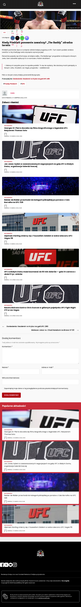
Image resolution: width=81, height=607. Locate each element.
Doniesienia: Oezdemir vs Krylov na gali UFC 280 (31, 79)
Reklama (27, 574)
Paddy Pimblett (11, 84)
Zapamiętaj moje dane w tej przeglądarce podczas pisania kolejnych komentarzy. (36, 388)
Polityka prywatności (38, 574)
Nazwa (5, 367)
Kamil (12, 93)
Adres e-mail (48, 367)
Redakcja (4, 574)
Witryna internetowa (10, 378)
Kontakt (21, 574)
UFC (4, 32)
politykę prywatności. (44, 598)
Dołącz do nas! (13, 574)
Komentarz (7, 347)
